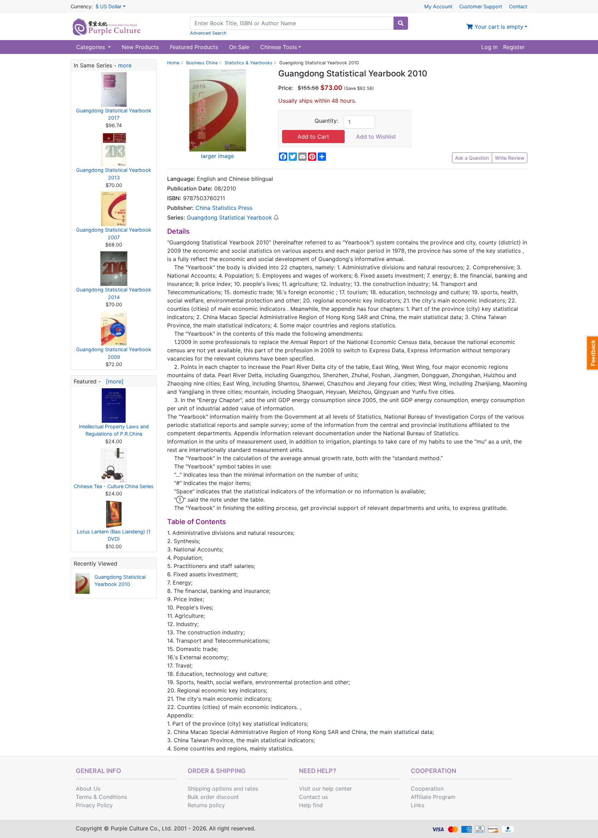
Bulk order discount (213, 796)
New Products (140, 47)
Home (173, 62)
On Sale (239, 47)
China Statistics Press (224, 207)
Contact (518, 6)
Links (417, 805)
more (125, 65)
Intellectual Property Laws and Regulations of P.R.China (114, 430)
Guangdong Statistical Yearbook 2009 (113, 353)
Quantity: (326, 120)
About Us (88, 788)
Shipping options (210, 788)
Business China (202, 62)
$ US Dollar (108, 6)
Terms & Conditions (101, 796)
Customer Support (480, 6)
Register (514, 47)
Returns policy (206, 805)
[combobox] (292, 23)
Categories (91, 47)
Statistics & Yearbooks (248, 62)
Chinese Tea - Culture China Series (114, 486)
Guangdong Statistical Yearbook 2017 (113, 114)
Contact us (313, 796)
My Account (438, 6)
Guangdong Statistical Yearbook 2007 (113, 233)
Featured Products (194, 47)
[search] (400, 23)
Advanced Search (208, 33)
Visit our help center (325, 788)
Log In (489, 47)
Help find (311, 805)
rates (251, 788)
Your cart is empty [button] (498, 26)
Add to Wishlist (376, 136)
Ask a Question (472, 158)
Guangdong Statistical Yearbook (229, 217)
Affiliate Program (433, 796)
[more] (113, 381)
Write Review (509, 158)
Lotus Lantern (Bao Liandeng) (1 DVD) (114, 535)
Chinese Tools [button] (278, 47)
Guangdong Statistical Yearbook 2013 (113, 173)
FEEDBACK (592, 353)
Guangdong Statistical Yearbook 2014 (113, 293)
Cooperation (427, 788)
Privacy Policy (94, 805)
